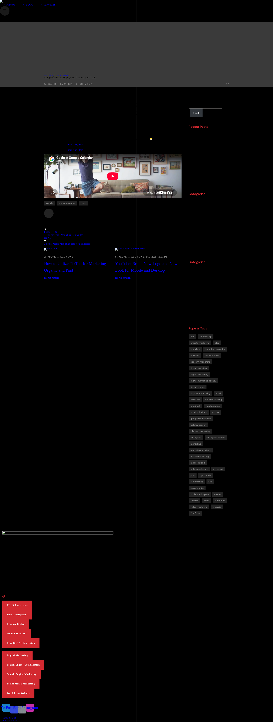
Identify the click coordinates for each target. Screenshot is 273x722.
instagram (196, 437)
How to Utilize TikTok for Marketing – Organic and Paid (76, 267)
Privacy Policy (9, 720)
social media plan (200, 494)
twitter (194, 500)
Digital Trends (62, 75)
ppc (193, 475)
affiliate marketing (200, 342)
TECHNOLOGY (200, 245)
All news (48, 75)
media (68, 84)
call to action (212, 355)
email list (195, 399)
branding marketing (215, 349)
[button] (17, 605)
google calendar (66, 203)
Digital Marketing (202, 218)
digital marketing (199, 374)
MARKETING (198, 229)
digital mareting (199, 368)
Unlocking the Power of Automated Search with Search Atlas (209, 135)
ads (192, 336)
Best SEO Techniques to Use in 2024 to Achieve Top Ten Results (208, 155)
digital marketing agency (203, 380)
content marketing (200, 361)
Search (193, 97)
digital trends (198, 387)
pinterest (218, 469)
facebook (195, 406)
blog (217, 342)
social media (197, 488)
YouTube (195, 513)
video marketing (199, 506)
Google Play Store (75, 144)
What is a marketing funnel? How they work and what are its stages (208, 175)
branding (197, 212)
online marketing (199, 469)
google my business (201, 418)
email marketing (213, 399)
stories (217, 494)
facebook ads (213, 406)
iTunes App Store (74, 150)
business (195, 355)
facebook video (199, 412)
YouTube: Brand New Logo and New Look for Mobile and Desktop (146, 267)
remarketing (197, 481)
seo (210, 481)
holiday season (198, 424)
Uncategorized (201, 251)
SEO (193, 234)
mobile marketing (200, 456)
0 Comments (84, 84)
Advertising (206, 336)
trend (83, 203)
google (49, 203)
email (218, 393)
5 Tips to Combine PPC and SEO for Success (210, 165)
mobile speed (198, 462)
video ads (220, 500)
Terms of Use (9, 717)
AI (192, 201)
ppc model (205, 475)
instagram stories (215, 437)
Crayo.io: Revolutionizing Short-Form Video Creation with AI (208, 145)
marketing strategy (201, 450)
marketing (196, 443)
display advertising (200, 393)
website (217, 506)
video (206, 500)
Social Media (199, 240)
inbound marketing (200, 431)
